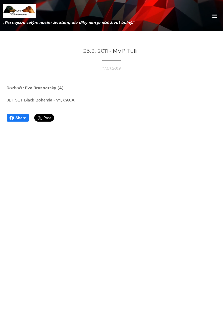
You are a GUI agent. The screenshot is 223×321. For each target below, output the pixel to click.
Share (21, 118)
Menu (214, 15)
